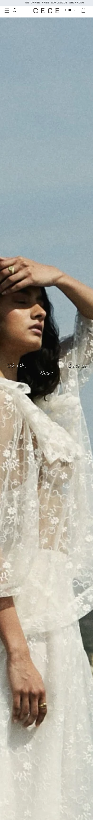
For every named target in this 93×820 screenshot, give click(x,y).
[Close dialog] (88, 391)
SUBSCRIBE (10, 418)
